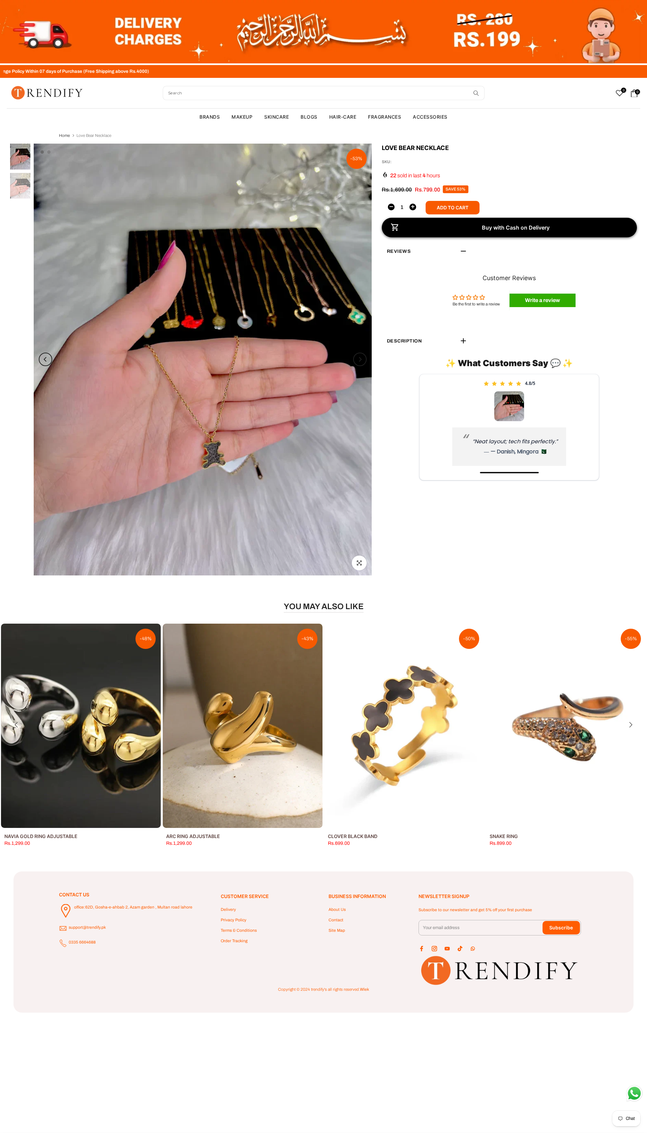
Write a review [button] (542, 300)
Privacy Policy (233, 920)
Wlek (364, 989)
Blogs (309, 117)
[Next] (360, 359)
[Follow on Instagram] (434, 948)
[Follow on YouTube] (447, 948)
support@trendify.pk (87, 927)
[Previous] (45, 359)
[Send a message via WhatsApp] (634, 1093)
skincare (276, 117)
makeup (242, 117)
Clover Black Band (352, 836)
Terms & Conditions (239, 930)
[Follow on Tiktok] (460, 948)
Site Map (337, 930)
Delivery (228, 909)
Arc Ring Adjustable (193, 836)
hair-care (343, 117)
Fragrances (384, 117)
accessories (430, 117)
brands (209, 117)
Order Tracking (234, 940)
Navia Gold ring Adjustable (41, 836)
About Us (337, 909)
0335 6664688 (82, 942)
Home (64, 135)
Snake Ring (504, 836)
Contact (336, 920)
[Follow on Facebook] (422, 948)
